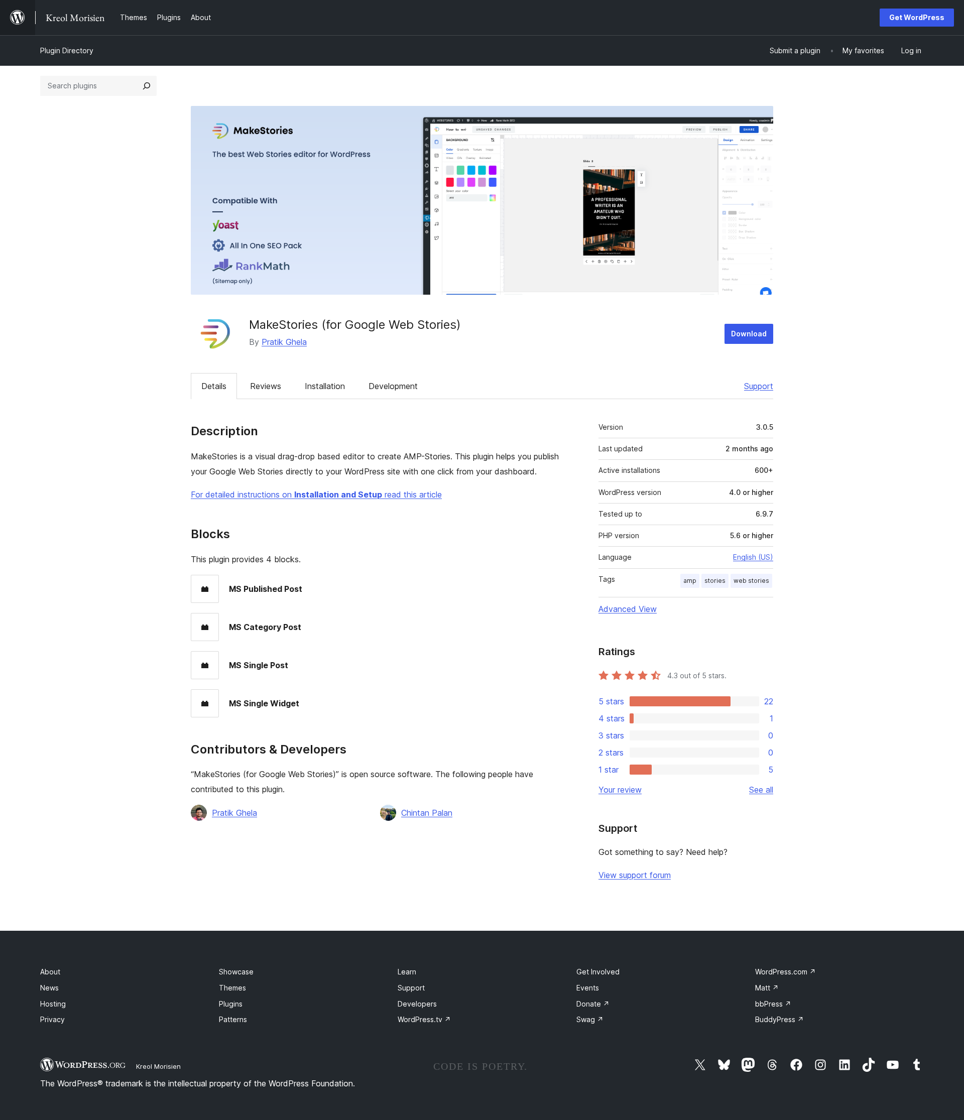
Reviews (265, 386)
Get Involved (598, 971)
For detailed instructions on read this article (316, 494)
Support (758, 386)
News (49, 987)
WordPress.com (785, 971)
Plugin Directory (66, 50)
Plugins (231, 1004)
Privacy (52, 1019)
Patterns (233, 1019)
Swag (590, 1019)
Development (393, 386)
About (50, 971)
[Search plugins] (147, 86)
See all (761, 790)
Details (213, 386)
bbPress (773, 1004)
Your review (620, 790)
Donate (593, 1004)
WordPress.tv (424, 1019)
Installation (325, 386)
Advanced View (627, 609)
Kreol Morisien (158, 1066)
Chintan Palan (426, 813)
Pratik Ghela (284, 342)
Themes (232, 987)
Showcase (236, 971)
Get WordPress (916, 17)
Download (749, 333)
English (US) (753, 557)
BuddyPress (779, 1019)
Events (587, 987)
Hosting (53, 1004)
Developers (417, 1004)
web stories (751, 580)
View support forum (634, 875)
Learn (407, 971)
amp (689, 580)
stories (715, 580)
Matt (767, 987)
